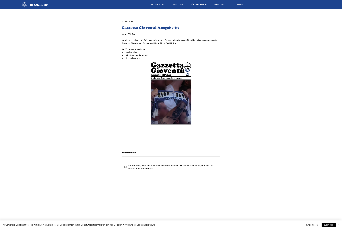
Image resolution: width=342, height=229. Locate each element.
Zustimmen (328, 224)
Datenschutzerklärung (146, 224)
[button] (178, 4)
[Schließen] (338, 225)
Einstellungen (312, 224)
